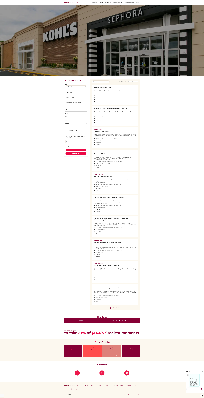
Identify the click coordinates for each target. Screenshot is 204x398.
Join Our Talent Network (129, 2)
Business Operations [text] (72, 97)
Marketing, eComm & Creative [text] (74, 89)
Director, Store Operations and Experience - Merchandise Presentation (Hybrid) (111, 219)
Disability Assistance (108, 386)
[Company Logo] (71, 2)
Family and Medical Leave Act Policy (86, 387)
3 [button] (113, 307)
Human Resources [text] (71, 104)
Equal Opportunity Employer (93, 387)
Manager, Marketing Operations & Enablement (107, 242)
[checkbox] (65, 90)
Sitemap (121, 385)
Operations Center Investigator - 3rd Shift (106, 265)
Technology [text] (70, 92)
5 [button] (116, 307)
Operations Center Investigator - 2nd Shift (106, 288)
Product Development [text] (72, 94)
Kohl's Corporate (136, 386)
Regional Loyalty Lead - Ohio (103, 87)
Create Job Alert (75, 149)
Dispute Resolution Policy (100, 387)
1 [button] (110, 307)
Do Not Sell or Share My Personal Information (131, 394)
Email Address (69, 138)
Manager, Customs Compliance (103, 176)
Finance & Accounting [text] (72, 99)
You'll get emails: (69, 146)
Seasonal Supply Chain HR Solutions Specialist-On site (110, 108)
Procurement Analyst (100, 154)
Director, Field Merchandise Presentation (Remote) (109, 197)
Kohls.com (129, 385)
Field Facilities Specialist (101, 131)
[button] (119, 308)
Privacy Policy (115, 385)
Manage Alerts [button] (75, 153)
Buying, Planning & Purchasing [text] (74, 102)
